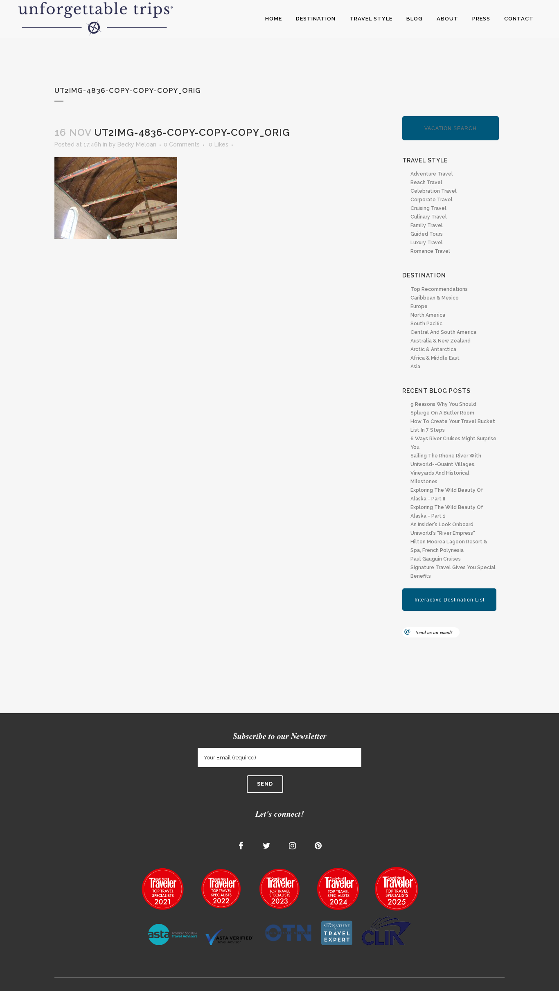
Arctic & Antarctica (433, 349)
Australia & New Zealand (440, 341)
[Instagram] (292, 846)
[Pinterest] (318, 846)
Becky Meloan (136, 144)
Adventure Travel (431, 174)
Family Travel (426, 225)
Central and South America (443, 332)
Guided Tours (426, 234)
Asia (415, 366)
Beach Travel (426, 182)
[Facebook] (241, 846)
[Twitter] (267, 846)
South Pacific (426, 324)
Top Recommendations (439, 289)
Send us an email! (434, 632)
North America (427, 315)
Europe (419, 306)
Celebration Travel (433, 191)
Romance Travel (430, 251)
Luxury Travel (426, 242)
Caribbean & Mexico (434, 298)
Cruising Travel (428, 208)
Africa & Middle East (435, 358)
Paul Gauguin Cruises (435, 559)
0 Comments (182, 144)
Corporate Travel (431, 200)
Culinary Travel (428, 217)
